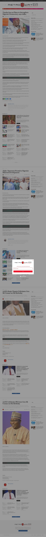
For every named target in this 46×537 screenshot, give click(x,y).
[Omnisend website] (23, 276)
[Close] (33, 260)
